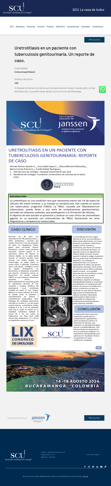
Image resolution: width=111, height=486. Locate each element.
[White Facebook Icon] (85, 467)
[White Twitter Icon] (93, 467)
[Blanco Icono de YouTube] (101, 467)
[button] (12, 27)
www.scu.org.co (93, 454)
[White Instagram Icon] (89, 467)
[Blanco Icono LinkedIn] (97, 467)
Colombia (85, 476)
